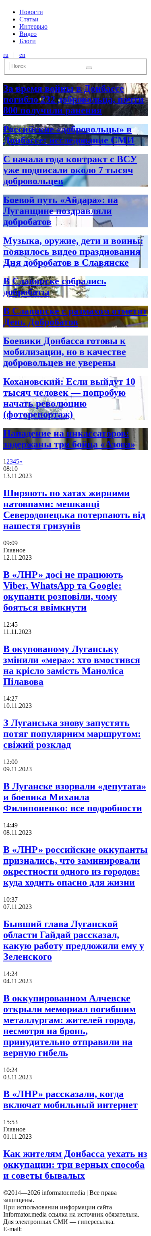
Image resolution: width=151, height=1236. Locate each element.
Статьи (29, 19)
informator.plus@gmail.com (58, 1229)
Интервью (33, 26)
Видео (28, 33)
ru (5, 54)
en (22, 54)
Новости (31, 11)
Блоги (27, 41)
